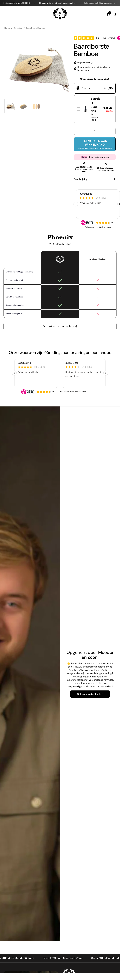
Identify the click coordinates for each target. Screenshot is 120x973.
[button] (114, 14)
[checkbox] (95, 109)
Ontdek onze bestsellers (58, 326)
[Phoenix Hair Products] (60, 14)
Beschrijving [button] (81, 179)
